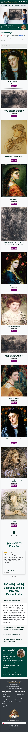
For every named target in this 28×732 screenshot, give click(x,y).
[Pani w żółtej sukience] (14, 380)
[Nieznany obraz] (14, 180)
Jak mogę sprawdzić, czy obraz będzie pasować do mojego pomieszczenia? (14, 628)
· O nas (3, 706)
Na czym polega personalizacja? (12, 600)
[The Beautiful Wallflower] (14, 64)
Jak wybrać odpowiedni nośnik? (12, 634)
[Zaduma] (14, 504)
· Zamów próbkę (18, 701)
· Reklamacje (4, 705)
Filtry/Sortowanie (6, 46)
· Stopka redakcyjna (6, 696)
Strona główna (4, 5)
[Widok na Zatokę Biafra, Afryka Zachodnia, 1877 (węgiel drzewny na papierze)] (14, 99)
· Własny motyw (18, 693)
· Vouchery (17, 699)
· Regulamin (4, 698)
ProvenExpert (9, 570)
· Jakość (16, 696)
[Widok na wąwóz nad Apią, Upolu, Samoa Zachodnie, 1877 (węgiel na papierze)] (14, 224)
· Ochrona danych (5, 699)
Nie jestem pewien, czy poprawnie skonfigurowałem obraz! (13, 640)
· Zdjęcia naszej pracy (19, 698)
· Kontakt (4, 694)
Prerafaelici (17, 5)
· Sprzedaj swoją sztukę (19, 694)
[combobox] (14, 723)
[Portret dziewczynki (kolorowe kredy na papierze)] (14, 462)
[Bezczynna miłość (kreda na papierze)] (14, 137)
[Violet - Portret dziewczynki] (14, 309)
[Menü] (1, 1)
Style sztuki (10, 5)
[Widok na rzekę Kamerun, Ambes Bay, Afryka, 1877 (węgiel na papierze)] (14, 344)
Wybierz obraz (14, 86)
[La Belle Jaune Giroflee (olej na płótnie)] (14, 421)
